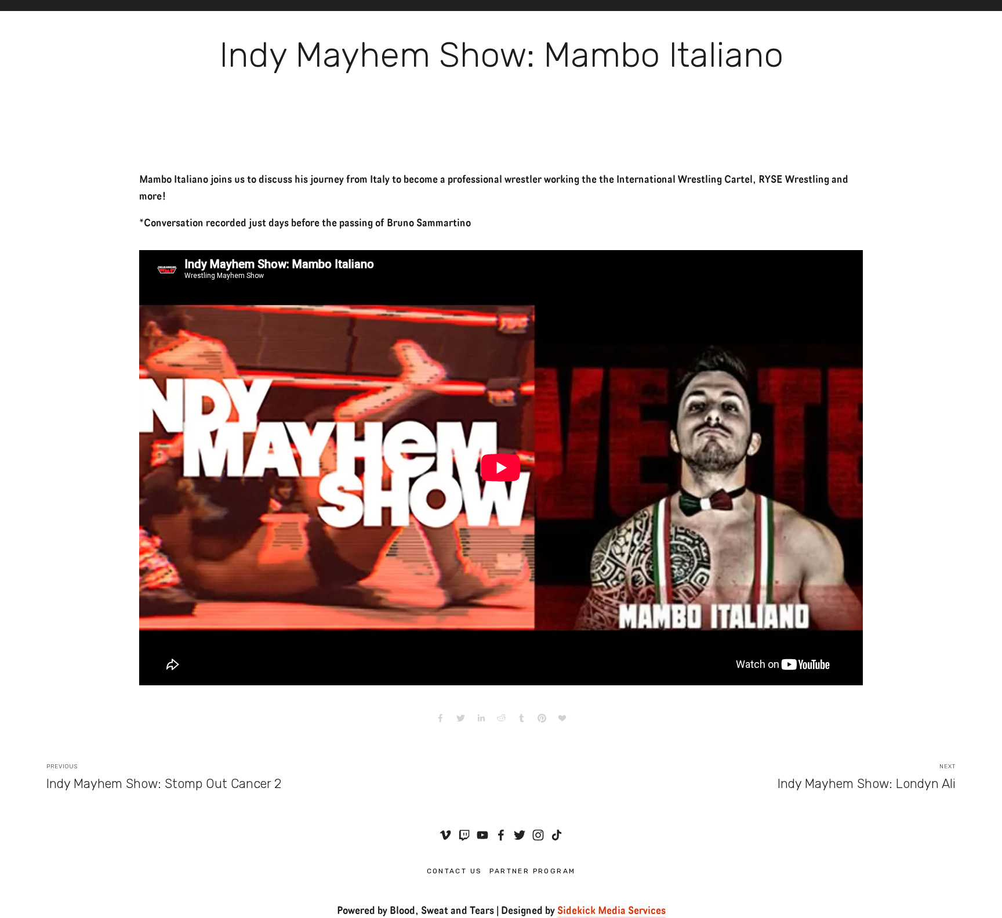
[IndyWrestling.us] (445, 835)
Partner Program (532, 871)
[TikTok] (556, 835)
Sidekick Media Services (611, 909)
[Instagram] (538, 835)
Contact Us (454, 871)
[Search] (51, 5)
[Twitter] (519, 835)
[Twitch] (464, 835)
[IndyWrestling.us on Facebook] (501, 835)
